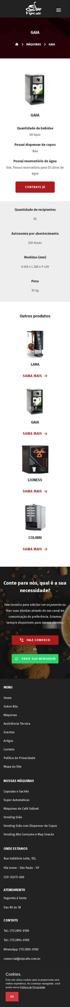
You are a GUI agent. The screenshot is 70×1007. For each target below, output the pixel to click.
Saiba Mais (32, 376)
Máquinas (10, 715)
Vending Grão (13, 817)
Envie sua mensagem (39, 658)
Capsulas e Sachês (16, 791)
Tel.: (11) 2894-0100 (16, 940)
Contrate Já (35, 187)
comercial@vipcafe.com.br (22, 959)
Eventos (9, 732)
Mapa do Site (12, 766)
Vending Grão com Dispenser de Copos (30, 826)
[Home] (17, 45)
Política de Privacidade (19, 758)
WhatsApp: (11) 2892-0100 (21, 949)
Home (8, 698)
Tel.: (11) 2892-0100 (16, 930)
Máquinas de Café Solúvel (21, 808)
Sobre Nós (11, 706)
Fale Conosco (38, 640)
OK (12, 996)
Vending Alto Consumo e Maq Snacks (29, 834)
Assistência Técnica (17, 723)
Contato (9, 749)
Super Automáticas (16, 800)
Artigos (8, 741)
